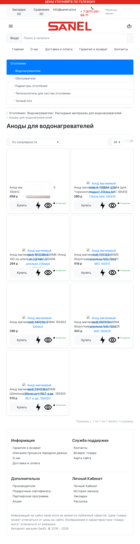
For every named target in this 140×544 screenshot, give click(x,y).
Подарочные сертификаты (32, 491)
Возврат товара (85, 453)
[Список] (125, 141)
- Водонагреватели (25, 71)
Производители (24, 486)
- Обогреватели (23, 78)
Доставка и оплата (59, 49)
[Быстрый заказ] (38, 205)
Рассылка (81, 501)
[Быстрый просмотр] (48, 205)
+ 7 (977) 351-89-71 (90, 13)
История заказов (86, 491)
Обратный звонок (111, 12)
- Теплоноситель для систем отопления (40, 93)
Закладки (80, 496)
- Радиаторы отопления (28, 86)
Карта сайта (82, 458)
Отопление (18, 63)
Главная (18, 49)
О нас (34, 49)
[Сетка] (128, 141)
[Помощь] (124, 9)
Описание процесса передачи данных (40, 453)
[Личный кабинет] (130, 9)
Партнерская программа (30, 496)
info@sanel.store (64, 9)
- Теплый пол (21, 101)
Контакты (121, 49)
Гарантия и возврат (93, 49)
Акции (17, 501)
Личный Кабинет (86, 486)
